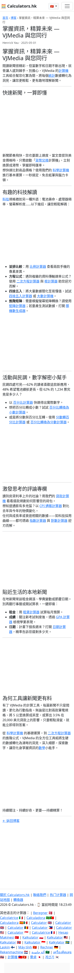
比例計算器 (38, 266)
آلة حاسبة (38, 952)
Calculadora (36, 917)
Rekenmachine (11, 952)
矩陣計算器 (17, 306)
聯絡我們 (39, 895)
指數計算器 (38, 520)
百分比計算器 (23, 402)
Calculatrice (41, 932)
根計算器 (51, 281)
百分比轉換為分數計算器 (48, 422)
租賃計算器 (31, 612)
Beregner (40, 913)
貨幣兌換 (42, 160)
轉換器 (18, 899)
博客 (13, 18)
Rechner (46, 947)
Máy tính (25, 947)
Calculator (39, 922)
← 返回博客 (11, 820)
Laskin (5, 947)
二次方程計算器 (27, 281)
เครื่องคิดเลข (62, 952)
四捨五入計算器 (20, 296)
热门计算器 (58, 895)
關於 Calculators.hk (15, 895)
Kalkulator (30, 937)
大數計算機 (45, 296)
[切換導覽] (67, 6)
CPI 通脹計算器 (50, 506)
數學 (42, 748)
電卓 (33, 957)
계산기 (49, 957)
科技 (5, 199)
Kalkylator (57, 942)
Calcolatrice (9, 917)
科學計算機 (61, 170)
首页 (5, 18)
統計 (52, 75)
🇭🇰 (52, 6)
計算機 (63, 70)
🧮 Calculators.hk (19, 6)
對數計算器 (59, 520)
